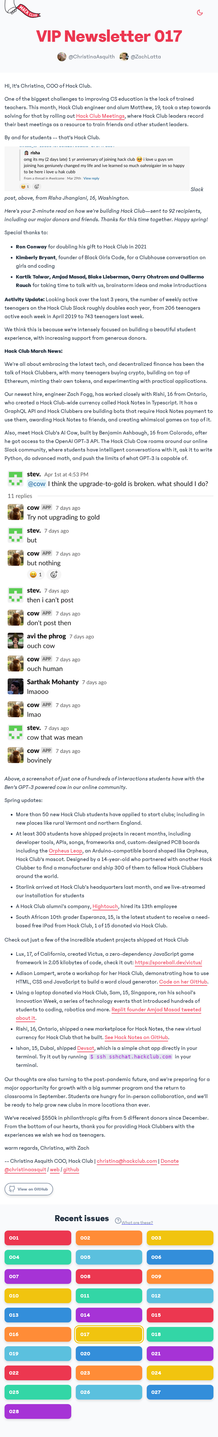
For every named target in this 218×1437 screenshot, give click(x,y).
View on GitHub (33, 1189)
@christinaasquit (25, 1169)
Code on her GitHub (183, 982)
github (71, 1169)
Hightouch (105, 906)
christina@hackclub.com (127, 1161)
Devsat (85, 1048)
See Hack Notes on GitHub (136, 1037)
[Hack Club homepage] (23, 10)
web (55, 1169)
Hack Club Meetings (100, 116)
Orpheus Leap (65, 851)
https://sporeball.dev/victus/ (168, 962)
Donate (170, 1161)
